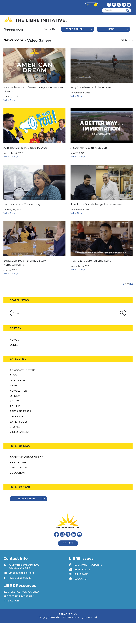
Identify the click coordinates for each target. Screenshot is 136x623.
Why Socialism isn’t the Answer (91, 87)
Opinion (15, 396)
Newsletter (18, 390)
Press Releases (20, 411)
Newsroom (13, 40)
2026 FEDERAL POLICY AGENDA (21, 592)
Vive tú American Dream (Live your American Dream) (33, 89)
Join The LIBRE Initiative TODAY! (25, 147)
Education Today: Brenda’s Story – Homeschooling (25, 262)
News (13, 385)
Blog (13, 375)
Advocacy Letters (22, 370)
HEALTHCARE (82, 569)
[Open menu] (130, 20)
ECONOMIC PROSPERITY (88, 565)
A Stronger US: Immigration (89, 147)
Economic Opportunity (26, 457)
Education (17, 472)
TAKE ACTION (11, 600)
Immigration (18, 467)
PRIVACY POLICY (68, 614)
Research (16, 416)
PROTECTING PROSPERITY (18, 596)
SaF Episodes (19, 421)
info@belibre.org (25, 573)
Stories (15, 426)
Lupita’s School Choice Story (22, 204)
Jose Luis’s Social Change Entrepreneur (96, 204)
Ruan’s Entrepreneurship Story (91, 260)
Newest (15, 339)
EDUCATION (81, 579)
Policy (14, 401)
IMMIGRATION (82, 574)
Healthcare (18, 462)
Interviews (17, 380)
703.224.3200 (24, 578)
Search (129, 10)
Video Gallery (10, 100)
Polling (15, 406)
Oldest (15, 344)
